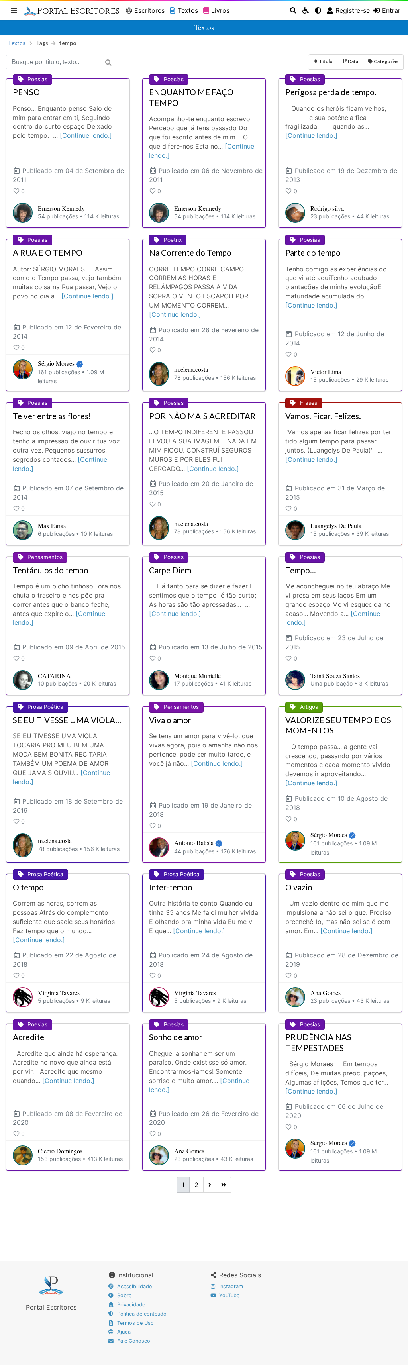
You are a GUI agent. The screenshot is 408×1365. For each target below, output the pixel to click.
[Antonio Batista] (159, 847)
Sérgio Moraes (56, 363)
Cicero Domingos (60, 1151)
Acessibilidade (134, 1286)
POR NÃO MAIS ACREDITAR (202, 416)
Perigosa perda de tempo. (331, 92)
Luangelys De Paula (335, 525)
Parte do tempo (313, 252)
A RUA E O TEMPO (47, 252)
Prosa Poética (45, 707)
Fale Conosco (133, 1341)
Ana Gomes (325, 992)
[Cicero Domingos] (23, 1155)
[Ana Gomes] (295, 997)
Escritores (149, 10)
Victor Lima (325, 371)
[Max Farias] (23, 530)
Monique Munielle (197, 675)
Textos (188, 10)
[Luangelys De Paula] (295, 530)
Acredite (28, 1037)
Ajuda (123, 1332)
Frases (308, 403)
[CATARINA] (23, 680)
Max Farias (52, 525)
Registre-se (352, 10)
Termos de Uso (135, 1323)
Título (326, 61)
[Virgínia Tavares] (23, 997)
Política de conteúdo (141, 1314)
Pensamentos (45, 557)
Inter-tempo (170, 887)
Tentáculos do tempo (50, 570)
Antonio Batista (194, 842)
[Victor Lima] (295, 376)
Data (353, 61)
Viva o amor (170, 720)
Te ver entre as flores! (52, 416)
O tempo (28, 887)
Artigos (309, 707)
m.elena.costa (191, 369)
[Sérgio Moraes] (23, 372)
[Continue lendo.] (86, 135)
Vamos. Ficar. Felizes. (323, 416)
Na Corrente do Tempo (190, 252)
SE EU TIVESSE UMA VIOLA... (67, 720)
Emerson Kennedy (61, 208)
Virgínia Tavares (59, 992)
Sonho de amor (175, 1037)
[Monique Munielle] (159, 680)
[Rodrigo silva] (295, 213)
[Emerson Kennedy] (23, 213)
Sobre (123, 1295)
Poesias (37, 79)
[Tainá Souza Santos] (295, 680)
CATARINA (54, 675)
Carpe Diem (170, 570)
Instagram (230, 1286)
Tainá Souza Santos (335, 675)
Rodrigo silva (327, 208)
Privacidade (130, 1305)
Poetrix (173, 240)
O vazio (298, 887)
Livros (220, 10)
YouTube (228, 1295)
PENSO (26, 92)
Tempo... (300, 570)
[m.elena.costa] (159, 374)
